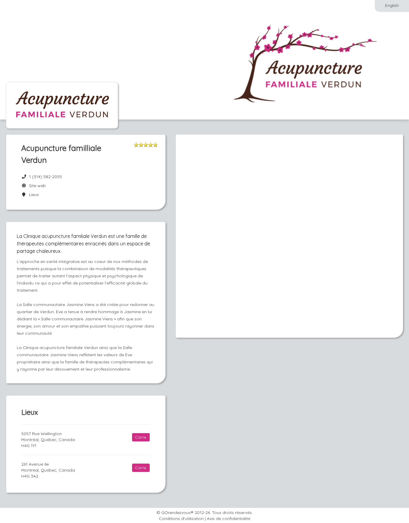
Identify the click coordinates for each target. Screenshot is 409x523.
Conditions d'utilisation (181, 518)
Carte (140, 437)
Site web (36, 185)
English (392, 5)
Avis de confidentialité (228, 518)
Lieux (33, 194)
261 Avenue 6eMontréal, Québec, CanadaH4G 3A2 (48, 470)
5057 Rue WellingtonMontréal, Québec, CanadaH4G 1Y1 (48, 439)
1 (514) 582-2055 (45, 176)
